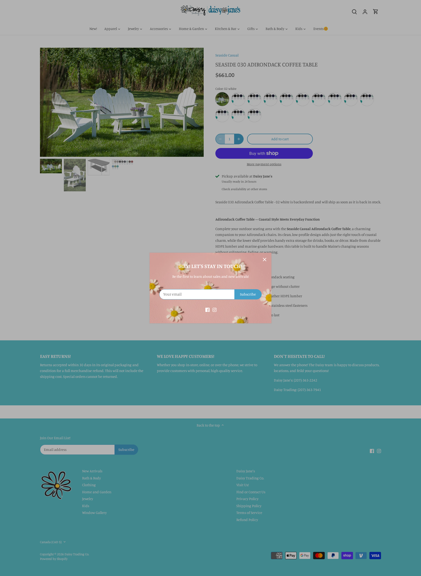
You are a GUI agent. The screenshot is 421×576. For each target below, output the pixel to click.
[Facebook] (207, 309)
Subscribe (248, 294)
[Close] (264, 259)
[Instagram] (214, 309)
